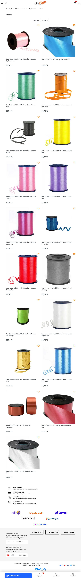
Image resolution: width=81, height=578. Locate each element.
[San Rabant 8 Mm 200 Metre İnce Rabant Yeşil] (23, 86)
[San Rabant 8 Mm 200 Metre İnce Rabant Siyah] (23, 132)
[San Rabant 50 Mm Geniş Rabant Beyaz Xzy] (23, 452)
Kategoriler (52, 532)
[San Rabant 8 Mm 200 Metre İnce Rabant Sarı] (58, 132)
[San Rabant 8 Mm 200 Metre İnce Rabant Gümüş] (58, 269)
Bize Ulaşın (68, 532)
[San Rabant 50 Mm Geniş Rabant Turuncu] (23, 407)
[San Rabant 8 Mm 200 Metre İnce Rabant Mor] (58, 178)
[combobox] (8, 555)
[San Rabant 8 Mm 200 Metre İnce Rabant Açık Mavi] (58, 361)
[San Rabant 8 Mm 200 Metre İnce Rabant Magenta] (23, 223)
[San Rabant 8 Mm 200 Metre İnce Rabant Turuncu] (58, 86)
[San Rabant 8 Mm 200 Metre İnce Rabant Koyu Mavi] (58, 223)
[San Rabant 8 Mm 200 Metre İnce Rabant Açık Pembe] (23, 40)
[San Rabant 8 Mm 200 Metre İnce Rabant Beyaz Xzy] (58, 315)
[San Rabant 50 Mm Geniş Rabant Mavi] (58, 40)
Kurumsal (36, 532)
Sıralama (45, 20)
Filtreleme (36, 20)
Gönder (23, 542)
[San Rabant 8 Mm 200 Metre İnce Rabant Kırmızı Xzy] (23, 269)
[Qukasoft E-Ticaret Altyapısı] (40, 569)
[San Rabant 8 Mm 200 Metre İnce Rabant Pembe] (23, 178)
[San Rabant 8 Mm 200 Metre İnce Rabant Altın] (23, 361)
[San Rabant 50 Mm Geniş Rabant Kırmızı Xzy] (58, 407)
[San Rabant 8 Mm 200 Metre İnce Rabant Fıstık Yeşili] (23, 315)
